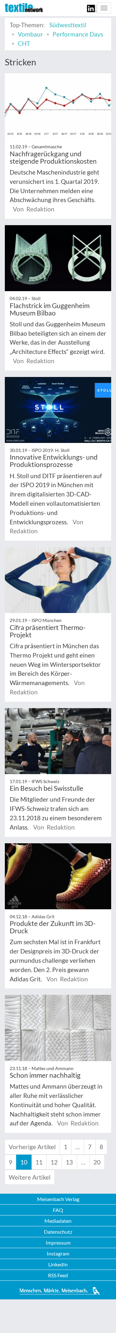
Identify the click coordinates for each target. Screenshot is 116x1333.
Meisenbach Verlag (58, 1199)
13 (69, 1162)
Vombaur (30, 34)
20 (97, 1162)
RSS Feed (58, 1275)
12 (54, 1162)
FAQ (58, 1210)
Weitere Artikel (30, 1177)
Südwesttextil (67, 25)
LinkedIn (58, 1264)
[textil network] (24, 7)
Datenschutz (58, 1232)
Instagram (58, 1253)
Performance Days (78, 34)
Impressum (58, 1242)
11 (39, 1162)
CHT (24, 43)
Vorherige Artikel (32, 1146)
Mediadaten (58, 1221)
